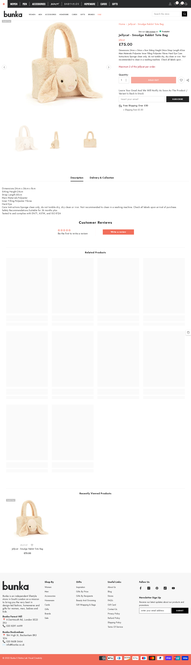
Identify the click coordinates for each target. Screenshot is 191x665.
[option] (56, 67)
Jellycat (122, 39)
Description (77, 177)
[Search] (169, 13)
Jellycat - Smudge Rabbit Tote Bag (27, 549)
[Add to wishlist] (181, 80)
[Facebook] (140, 588)
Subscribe (177, 99)
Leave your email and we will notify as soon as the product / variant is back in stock (153, 92)
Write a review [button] (118, 231)
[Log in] (170, 4)
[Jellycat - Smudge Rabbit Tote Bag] (27, 520)
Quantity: (124, 74)
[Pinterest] (157, 588)
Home (122, 24)
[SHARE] (187, 80)
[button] (4, 67)
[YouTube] (173, 588)
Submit (180, 610)
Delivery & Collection (102, 177)
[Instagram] (149, 588)
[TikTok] (165, 588)
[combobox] (167, 13)
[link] (27, 319)
